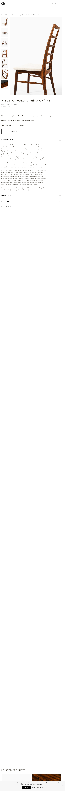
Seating (14, 15)
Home (3, 15)
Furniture (8, 15)
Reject (33, 787)
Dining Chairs (21, 15)
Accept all (26, 787)
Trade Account (22, 116)
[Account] (52, 4)
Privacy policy (39, 787)
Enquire (14, 131)
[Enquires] (56, 3)
